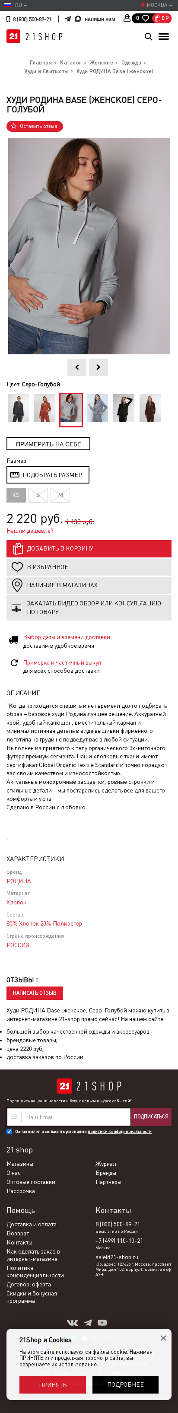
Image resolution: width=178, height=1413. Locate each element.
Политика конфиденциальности (35, 1271)
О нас (13, 1172)
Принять (53, 1384)
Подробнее (125, 1384)
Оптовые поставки (30, 1181)
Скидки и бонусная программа (31, 1297)
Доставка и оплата (31, 1224)
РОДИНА (18, 881)
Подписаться (151, 1116)
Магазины (19, 1163)
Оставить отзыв (38, 126)
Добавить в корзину (60, 548)
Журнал (105, 1163)
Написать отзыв (35, 993)
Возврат (17, 1233)
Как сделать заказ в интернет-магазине (33, 1255)
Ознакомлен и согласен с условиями (83, 1131)
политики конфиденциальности (120, 1131)
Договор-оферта (28, 1284)
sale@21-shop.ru (116, 1257)
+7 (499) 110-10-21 (119, 1240)
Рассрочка (20, 1190)
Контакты (19, 1242)
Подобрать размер (52, 474)
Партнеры (108, 1181)
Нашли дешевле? (30, 530)
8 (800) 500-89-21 (32, 19)
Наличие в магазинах (62, 585)
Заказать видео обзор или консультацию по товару (94, 607)
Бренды (105, 1172)
